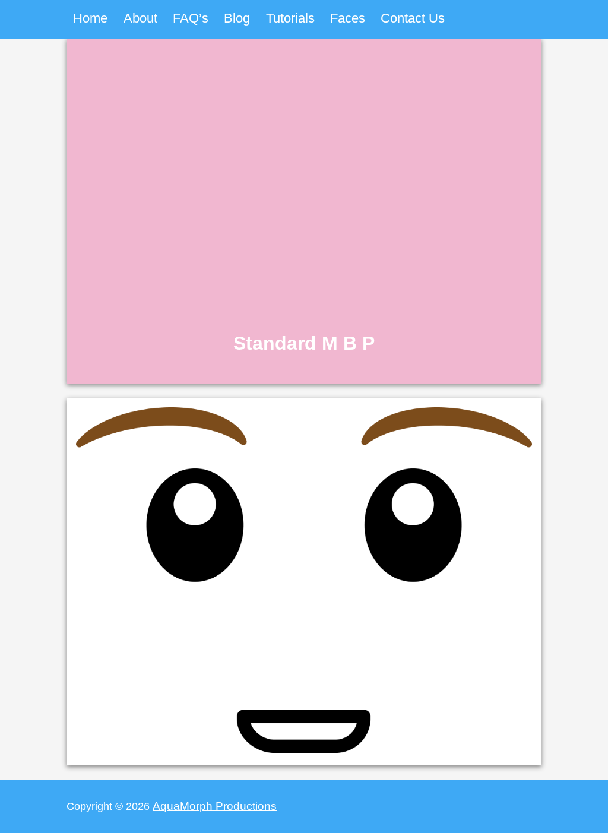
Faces (347, 18)
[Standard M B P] (304, 378)
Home (90, 18)
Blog (237, 18)
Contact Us (413, 18)
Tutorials (290, 18)
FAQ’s (190, 18)
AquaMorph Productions (215, 805)
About (140, 18)
